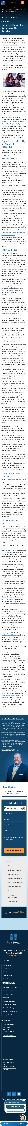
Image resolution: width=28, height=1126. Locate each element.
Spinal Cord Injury (8, 1008)
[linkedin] (14, 1094)
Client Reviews (7, 975)
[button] (26, 3)
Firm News (11, 866)
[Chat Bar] (14, 1123)
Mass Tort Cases (13, 874)
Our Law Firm (7, 965)
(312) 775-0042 (18, 912)
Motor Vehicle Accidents (9, 18)
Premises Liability (14, 891)
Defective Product (8, 994)
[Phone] (22, 2)
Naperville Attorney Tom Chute (12, 718)
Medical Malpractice (15, 878)
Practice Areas (7, 968)
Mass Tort (6, 997)
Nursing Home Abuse (15, 887)
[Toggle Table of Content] (23, 787)
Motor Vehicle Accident (10, 987)
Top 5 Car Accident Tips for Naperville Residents (15, 792)
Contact (5, 979)
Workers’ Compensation (13, 896)
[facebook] (9, 1094)
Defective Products (14, 870)
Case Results (6, 972)
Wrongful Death (13, 901)
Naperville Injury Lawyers (9, 7)
